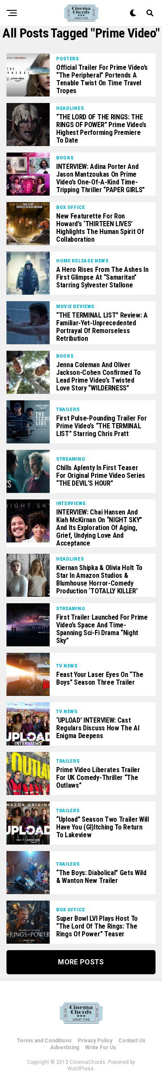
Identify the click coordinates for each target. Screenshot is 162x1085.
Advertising (64, 1047)
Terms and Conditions (44, 1041)
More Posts (81, 962)
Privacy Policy (95, 1041)
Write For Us (100, 1047)
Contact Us (132, 1041)
